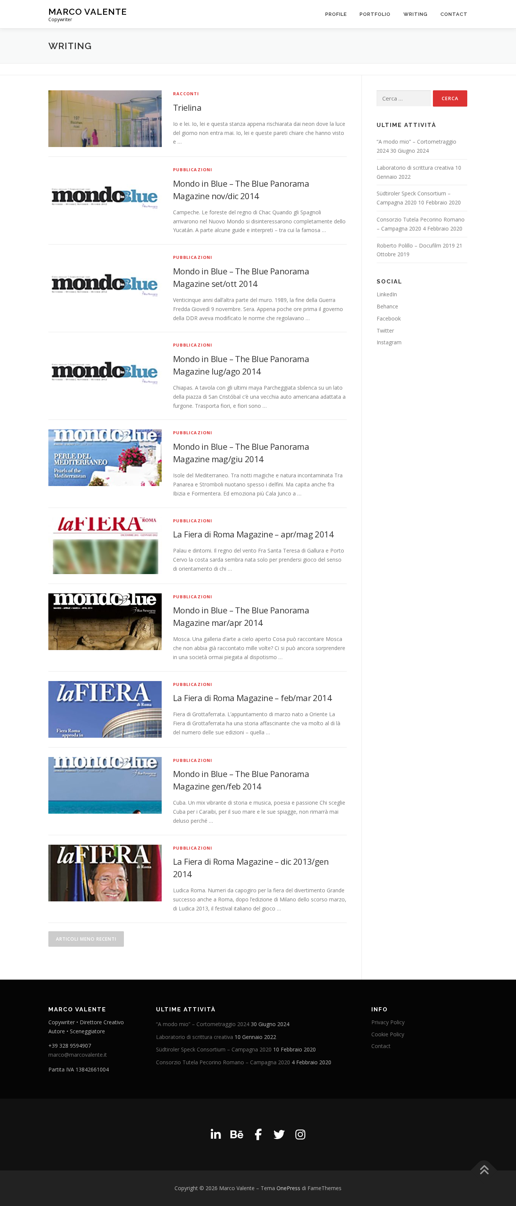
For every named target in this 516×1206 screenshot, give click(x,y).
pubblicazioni (193, 169)
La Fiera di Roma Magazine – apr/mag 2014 (253, 534)
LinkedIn (387, 294)
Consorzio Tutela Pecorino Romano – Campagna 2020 (223, 1062)
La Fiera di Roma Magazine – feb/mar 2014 (252, 697)
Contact (454, 14)
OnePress (288, 1188)
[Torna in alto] (484, 1170)
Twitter (385, 330)
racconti (186, 93)
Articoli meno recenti (86, 939)
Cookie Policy (387, 1034)
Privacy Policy (388, 1022)
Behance (387, 306)
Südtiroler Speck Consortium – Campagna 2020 (214, 1049)
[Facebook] (258, 1134)
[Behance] (237, 1134)
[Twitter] (279, 1134)
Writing (415, 14)
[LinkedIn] (215, 1134)
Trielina (187, 107)
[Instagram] (300, 1134)
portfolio (375, 14)
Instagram (389, 342)
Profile (336, 14)
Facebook (389, 318)
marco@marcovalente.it (77, 1054)
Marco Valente (87, 11)
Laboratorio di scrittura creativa (415, 167)
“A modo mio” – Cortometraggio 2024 (202, 1024)
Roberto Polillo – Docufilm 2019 (416, 245)
